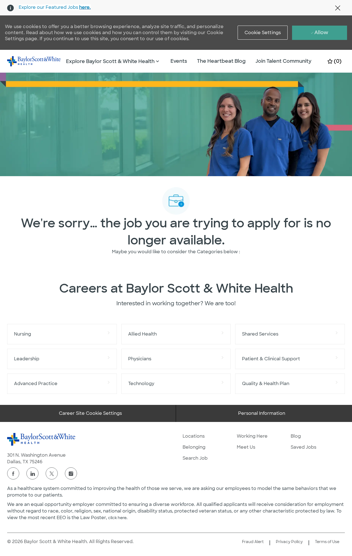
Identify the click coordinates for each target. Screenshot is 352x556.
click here (117, 517)
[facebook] (13, 473)
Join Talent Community (283, 61)
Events (178, 61)
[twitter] (52, 473)
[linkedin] (32, 473)
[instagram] (71, 473)
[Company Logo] (34, 60)
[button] (263, 33)
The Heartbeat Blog (221, 61)
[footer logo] (41, 439)
